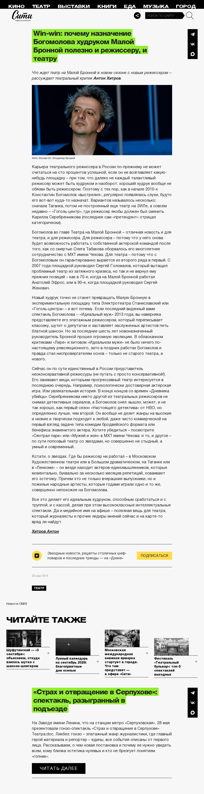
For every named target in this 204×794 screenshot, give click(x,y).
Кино (16, 6)
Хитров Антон (45, 531)
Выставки (74, 6)
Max (193, 54)
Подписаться (154, 556)
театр (39, 588)
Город (186, 6)
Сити (22, 15)
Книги (107, 6)
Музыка (156, 6)
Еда (130, 6)
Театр (41, 6)
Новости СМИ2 (16, 603)
